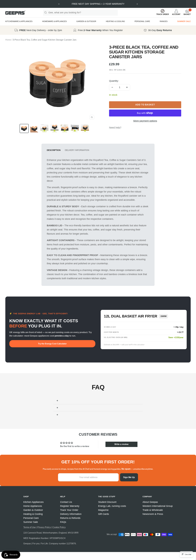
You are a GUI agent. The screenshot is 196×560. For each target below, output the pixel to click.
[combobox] (83, 13)
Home (8, 40)
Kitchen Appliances (33, 502)
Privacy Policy (44, 527)
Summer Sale (30, 522)
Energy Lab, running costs (112, 506)
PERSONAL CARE (142, 21)
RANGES (163, 21)
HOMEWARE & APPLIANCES (54, 21)
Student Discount (107, 502)
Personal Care (31, 518)
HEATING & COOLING (115, 21)
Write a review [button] (121, 444)
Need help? (115, 127)
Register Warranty (69, 506)
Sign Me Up (129, 477)
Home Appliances (32, 506)
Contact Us (66, 502)
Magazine (103, 510)
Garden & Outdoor (33, 510)
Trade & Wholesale (153, 510)
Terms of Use (29, 527)
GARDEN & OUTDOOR (86, 21)
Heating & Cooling (33, 514)
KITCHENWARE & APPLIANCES (18, 21)
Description (54, 150)
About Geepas (150, 502)
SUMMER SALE (184, 21)
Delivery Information (77, 150)
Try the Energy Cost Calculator (52, 344)
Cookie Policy (59, 527)
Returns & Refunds (70, 518)
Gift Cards (103, 514)
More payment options (145, 121)
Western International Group (158, 506)
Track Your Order (69, 510)
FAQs (63, 522)
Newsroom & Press (153, 514)
